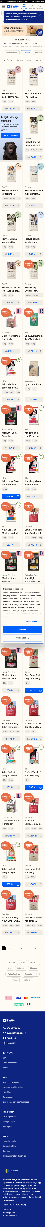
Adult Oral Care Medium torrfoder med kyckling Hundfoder (11, 531)
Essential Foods (31, 974)
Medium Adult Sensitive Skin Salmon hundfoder (11, 677)
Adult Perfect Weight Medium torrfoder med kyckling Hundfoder (10, 773)
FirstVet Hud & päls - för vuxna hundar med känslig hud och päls (10, 95)
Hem (4, 21)
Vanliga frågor (9, 1121)
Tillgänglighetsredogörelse (14, 1156)
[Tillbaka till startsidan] (13, 7)
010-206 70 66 (13, 1028)
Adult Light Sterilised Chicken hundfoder (33, 580)
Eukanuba (21, 968)
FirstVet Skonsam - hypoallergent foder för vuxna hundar (34, 192)
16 (35, 948)
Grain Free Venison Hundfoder (11, 822)
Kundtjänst (7, 1126)
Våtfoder (38, 53)
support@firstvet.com (16, 1033)
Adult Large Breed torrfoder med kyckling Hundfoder (33, 483)
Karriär (5, 1067)
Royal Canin (11, 962)
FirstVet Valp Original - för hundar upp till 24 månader (33, 289)
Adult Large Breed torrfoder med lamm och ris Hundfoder (11, 483)
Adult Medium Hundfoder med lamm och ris (32, 434)
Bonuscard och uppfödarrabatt (16, 1102)
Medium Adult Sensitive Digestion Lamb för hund (9, 580)
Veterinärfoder (12, 53)
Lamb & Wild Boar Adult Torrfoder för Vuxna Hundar (34, 531)
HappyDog (34, 962)
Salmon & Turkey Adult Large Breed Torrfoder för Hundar (33, 725)
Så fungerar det (9, 1116)
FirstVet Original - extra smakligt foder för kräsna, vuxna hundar (10, 240)
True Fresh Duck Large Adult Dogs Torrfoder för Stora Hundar (33, 677)
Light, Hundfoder (33, 384)
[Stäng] (40, 14)
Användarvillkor (9, 1146)
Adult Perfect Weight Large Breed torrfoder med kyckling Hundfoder (9, 870)
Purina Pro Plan (14, 974)
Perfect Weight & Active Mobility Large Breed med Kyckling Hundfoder (33, 773)
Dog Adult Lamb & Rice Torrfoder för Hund (34, 337)
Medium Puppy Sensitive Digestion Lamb (9, 434)
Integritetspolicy (10, 1141)
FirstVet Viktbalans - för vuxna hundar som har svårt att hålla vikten (11, 289)
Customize (21, 638)
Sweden (14, 1171)
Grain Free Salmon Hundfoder (11, 337)
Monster (33, 968)
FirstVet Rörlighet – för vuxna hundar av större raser (33, 95)
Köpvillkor (7, 1092)
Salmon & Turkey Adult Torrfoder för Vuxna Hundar (11, 725)
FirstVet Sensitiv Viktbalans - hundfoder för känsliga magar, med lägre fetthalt (10, 192)
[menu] (3, 6)
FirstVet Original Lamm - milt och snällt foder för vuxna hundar (32, 143)
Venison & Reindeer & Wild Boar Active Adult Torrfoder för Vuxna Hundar (33, 822)
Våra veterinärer (9, 1062)
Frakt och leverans (11, 1082)
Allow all (22, 629)
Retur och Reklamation (13, 1087)
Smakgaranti (8, 1097)
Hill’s (23, 962)
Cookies (6, 1151)
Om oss (6, 1058)
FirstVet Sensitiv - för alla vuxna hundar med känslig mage (33, 240)
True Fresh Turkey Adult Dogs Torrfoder (33, 919)
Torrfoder (26, 53)
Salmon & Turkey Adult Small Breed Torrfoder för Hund (10, 919)
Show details (31, 622)
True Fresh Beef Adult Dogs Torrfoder (32, 870)
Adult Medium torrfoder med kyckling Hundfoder (9, 386)
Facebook (11, 1038)
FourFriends (27, 980)
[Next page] (42, 948)
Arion (10, 968)
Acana (15, 980)
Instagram (11, 1043)
